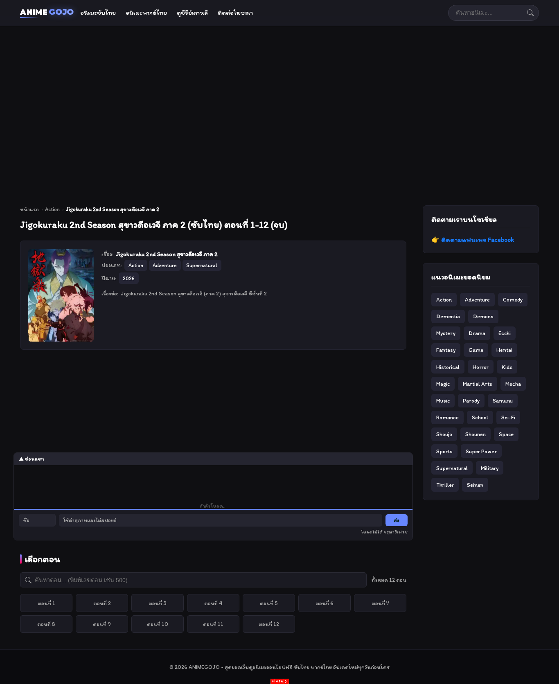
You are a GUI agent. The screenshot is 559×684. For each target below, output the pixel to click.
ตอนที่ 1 (46, 603)
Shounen (475, 434)
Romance (447, 417)
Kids (507, 367)
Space (506, 434)
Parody (471, 400)
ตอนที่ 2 (102, 603)
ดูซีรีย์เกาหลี (192, 12)
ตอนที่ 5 (269, 603)
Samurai (503, 400)
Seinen (475, 485)
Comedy (513, 299)
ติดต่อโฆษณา (235, 12)
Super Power (481, 451)
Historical (448, 367)
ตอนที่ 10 (157, 624)
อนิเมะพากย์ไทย (146, 12)
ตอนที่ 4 (213, 603)
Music (443, 400)
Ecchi (504, 333)
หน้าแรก (29, 209)
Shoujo (444, 434)
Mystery (445, 333)
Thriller (445, 485)
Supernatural (452, 468)
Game (476, 349)
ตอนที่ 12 (269, 624)
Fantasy (445, 349)
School (480, 417)
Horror (481, 367)
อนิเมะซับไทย (98, 12)
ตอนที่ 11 (213, 624)
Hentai (504, 349)
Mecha (513, 383)
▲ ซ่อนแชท (31, 459)
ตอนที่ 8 (46, 624)
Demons (483, 316)
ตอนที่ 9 (102, 624)
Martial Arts (477, 383)
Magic (443, 383)
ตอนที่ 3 (158, 603)
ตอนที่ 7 (380, 603)
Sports (444, 451)
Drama (477, 333)
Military (489, 468)
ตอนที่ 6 (325, 603)
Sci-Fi (508, 417)
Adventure (477, 299)
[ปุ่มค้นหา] (530, 12)
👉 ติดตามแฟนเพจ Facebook (472, 239)
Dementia (448, 316)
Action (52, 209)
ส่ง (396, 520)
